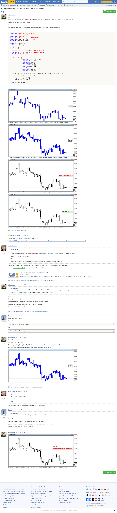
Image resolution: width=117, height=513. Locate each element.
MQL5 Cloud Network (37, 498)
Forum (12, 1)
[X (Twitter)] (93, 499)
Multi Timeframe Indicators (17, 387)
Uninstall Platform (36, 507)
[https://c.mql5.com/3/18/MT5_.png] (42, 105)
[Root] (1, 11)
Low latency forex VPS (9, 500)
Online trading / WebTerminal (11, 486)
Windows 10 (28, 311)
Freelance (34, 1)
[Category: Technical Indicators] (3, 12)
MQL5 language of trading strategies (41, 496)
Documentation (32, 5)
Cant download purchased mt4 (40, 311)
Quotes (47, 1)
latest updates (39, 489)
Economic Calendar (104, 492)
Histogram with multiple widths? (19, 235)
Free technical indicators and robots (13, 489)
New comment (111, 11)
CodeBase (13, 5)
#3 (21, 316)
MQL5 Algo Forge (36, 500)
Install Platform (35, 505)
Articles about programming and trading (14, 491)
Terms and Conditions (64, 491)
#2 (25, 285)
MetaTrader (56, 1)
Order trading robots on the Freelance (14, 493)
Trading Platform (40, 486)
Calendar (60, 5)
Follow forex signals (8, 498)
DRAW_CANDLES (28, 426)
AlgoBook (42, 5)
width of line (28, 387)
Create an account (107, 2)
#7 (25, 432)
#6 (21, 410)
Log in (98, 2)
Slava (10, 316)
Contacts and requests (65, 502)
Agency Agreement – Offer (66, 496)
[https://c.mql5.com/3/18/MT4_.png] (42, 140)
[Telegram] (90, 499)
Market (18, 1)
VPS (41, 1)
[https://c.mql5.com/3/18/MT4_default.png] (42, 210)
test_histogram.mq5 (20, 230)
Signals (25, 1)
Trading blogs (7, 505)
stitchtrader (11, 15)
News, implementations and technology (42, 491)
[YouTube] (96, 499)
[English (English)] (115, 1)
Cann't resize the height (33, 280)
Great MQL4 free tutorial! (17, 311)
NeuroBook (51, 5)
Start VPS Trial (112, 5)
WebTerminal (69, 5)
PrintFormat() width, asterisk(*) (18, 280)
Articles (5, 5)
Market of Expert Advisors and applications (15, 496)
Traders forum (7, 502)
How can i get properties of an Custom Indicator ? (24, 238)
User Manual (38, 493)
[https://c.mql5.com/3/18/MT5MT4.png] (42, 175)
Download (38, 502)
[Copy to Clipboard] (113, 34)
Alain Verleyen (12, 246)
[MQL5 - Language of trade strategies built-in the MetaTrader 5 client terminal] (4, 2)
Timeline (60, 489)
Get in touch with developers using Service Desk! (34, 272)
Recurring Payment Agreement (67, 493)
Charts (5, 507)
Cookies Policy (62, 500)
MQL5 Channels (91, 492)
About (60, 486)
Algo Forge (22, 5)
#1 (26, 246)
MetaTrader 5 (90, 486)
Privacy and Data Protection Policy (68, 498)
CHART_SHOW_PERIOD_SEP (48, 280)
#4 (25, 337)
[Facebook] (87, 499)
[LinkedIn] (99, 499)
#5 (26, 391)
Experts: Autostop (37, 387)
